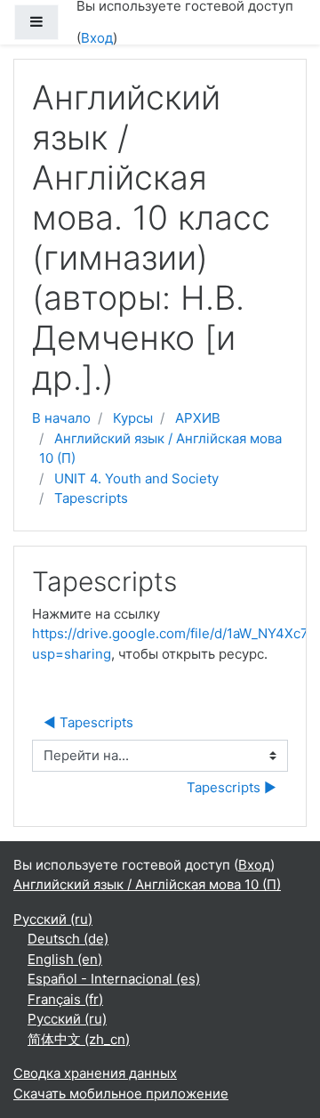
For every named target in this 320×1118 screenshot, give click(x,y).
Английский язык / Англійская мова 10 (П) (147, 884)
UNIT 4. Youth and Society (136, 478)
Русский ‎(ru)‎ (52, 919)
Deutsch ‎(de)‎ (68, 938)
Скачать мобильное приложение (120, 1093)
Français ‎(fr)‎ (65, 999)
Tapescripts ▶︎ (231, 787)
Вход (97, 37)
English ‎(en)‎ (65, 959)
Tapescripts (91, 498)
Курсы (133, 417)
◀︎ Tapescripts (88, 722)
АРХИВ (197, 417)
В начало (61, 417)
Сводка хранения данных (95, 1073)
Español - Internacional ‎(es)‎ (114, 978)
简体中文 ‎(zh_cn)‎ (79, 1039)
